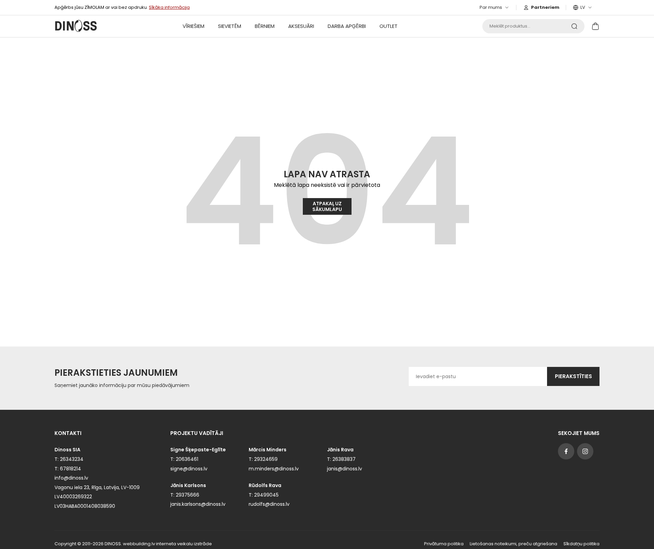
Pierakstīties (573, 376)
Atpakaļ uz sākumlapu (327, 206)
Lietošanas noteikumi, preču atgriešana (513, 544)
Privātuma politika (444, 544)
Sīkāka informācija (169, 7)
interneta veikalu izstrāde (184, 543)
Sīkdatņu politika (581, 544)
